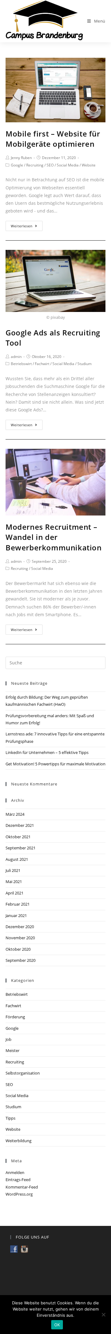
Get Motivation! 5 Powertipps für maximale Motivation (55, 764)
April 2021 (14, 893)
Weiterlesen (22, 226)
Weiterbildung (18, 1140)
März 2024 (15, 814)
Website (89, 165)
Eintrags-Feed (18, 1179)
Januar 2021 (16, 915)
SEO (50, 165)
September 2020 (20, 960)
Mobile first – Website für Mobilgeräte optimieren (53, 138)
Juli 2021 (13, 870)
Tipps (10, 1118)
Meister (12, 1050)
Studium (84, 363)
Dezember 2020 (20, 926)
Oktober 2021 (18, 837)
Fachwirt (42, 363)
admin (16, 356)
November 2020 (20, 938)
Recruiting (34, 165)
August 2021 (17, 859)
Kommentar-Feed (22, 1187)
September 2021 (20, 848)
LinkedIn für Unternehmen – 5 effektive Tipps (47, 752)
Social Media (68, 165)
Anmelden (15, 1172)
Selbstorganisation (23, 1073)
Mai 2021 (14, 881)
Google (17, 165)
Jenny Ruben (21, 157)
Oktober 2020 (18, 949)
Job (8, 1039)
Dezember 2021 (20, 825)
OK (57, 1324)
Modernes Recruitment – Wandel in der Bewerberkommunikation (54, 537)
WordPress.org (19, 1194)
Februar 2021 (18, 904)
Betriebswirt (21, 363)
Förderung (15, 1017)
